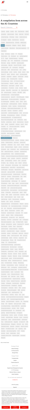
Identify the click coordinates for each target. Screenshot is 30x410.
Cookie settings (15, 407)
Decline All (5, 407)
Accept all (24, 407)
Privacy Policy (22, 4)
